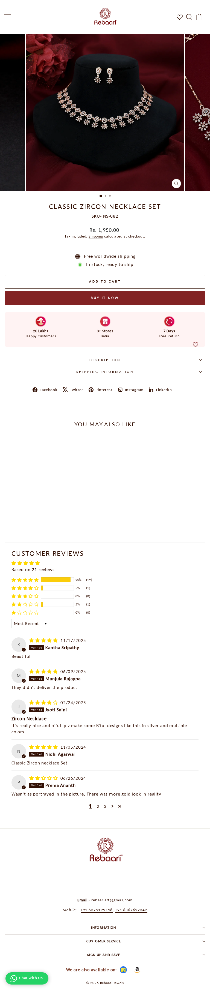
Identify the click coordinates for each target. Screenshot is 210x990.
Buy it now (105, 298)
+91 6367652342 (131, 909)
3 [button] (105, 806)
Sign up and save (103, 954)
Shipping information (105, 371)
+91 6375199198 (97, 909)
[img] (44, 640)
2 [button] (98, 806)
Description (105, 360)
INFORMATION (103, 927)
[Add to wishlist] (195, 344)
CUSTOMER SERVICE (103, 941)
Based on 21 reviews (33, 569)
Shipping (96, 236)
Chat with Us (31, 977)
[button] (25, 579)
